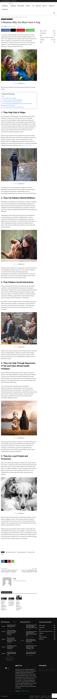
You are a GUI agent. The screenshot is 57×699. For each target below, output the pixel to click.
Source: (16, 83)
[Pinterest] (9, 561)
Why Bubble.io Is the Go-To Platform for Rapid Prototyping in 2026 (31, 647)
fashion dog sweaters (21, 552)
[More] (36, 30)
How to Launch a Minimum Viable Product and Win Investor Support (18, 605)
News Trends (7, 17)
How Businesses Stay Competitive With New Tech (11, 653)
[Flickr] (47, 670)
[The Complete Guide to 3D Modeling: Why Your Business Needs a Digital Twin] (22, 633)
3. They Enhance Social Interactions (11, 101)
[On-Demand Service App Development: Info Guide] (12, 597)
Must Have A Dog (31, 552)
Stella (5, 26)
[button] (54, 13)
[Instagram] (49, 1)
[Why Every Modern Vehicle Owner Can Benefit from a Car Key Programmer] (4, 597)
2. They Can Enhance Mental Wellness (12, 100)
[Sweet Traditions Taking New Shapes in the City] (22, 653)
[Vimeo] (53, 1)
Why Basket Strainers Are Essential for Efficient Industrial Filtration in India (31, 626)
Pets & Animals (9, 19)
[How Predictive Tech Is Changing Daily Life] (3, 626)
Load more (9, 659)
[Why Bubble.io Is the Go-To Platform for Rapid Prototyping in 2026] (22, 647)
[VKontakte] (53, 670)
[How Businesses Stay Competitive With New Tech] (3, 653)
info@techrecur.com (25, 691)
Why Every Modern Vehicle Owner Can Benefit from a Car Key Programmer (3, 605)
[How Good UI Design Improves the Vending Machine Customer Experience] (3, 631)
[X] (51, 1)
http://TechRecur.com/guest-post (19, 580)
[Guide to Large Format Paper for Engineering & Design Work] (22, 640)
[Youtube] (55, 1)
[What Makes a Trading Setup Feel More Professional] (3, 647)
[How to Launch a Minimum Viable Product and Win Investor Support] (19, 597)
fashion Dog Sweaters (27, 145)
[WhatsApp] (12, 561)
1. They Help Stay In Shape (9, 98)
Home (2, 17)
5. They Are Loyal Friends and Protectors (13, 107)
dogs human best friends (10, 552)
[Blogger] (40, 670)
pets (2, 554)
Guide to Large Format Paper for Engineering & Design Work (31, 640)
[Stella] (2, 26)
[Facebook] (47, 1)
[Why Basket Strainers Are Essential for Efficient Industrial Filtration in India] (22, 626)
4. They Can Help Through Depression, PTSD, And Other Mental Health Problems (17, 104)
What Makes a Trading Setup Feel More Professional (11, 647)
